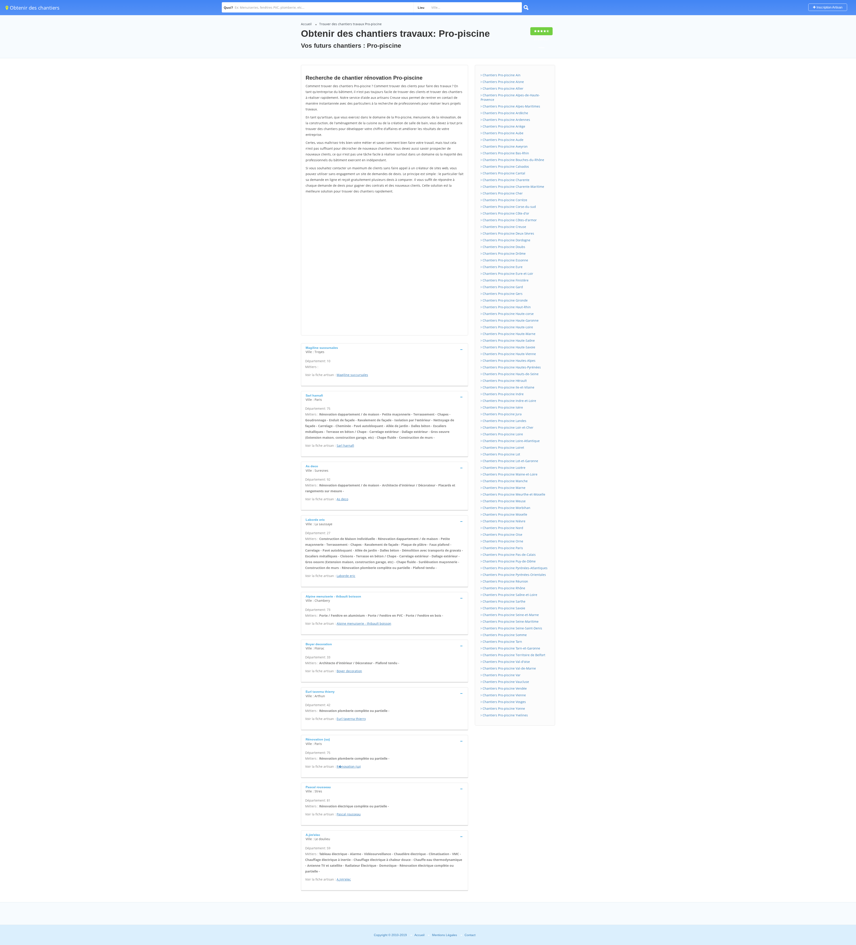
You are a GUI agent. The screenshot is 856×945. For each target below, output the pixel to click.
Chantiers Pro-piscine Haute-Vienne (509, 354)
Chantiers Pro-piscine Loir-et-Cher (507, 427)
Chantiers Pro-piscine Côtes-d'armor (509, 220)
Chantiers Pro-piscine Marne (503, 488)
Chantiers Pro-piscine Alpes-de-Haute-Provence (510, 97)
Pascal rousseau (349, 814)
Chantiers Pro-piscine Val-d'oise (506, 662)
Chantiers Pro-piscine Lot (501, 454)
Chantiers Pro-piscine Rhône (503, 588)
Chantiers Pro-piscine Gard (502, 287)
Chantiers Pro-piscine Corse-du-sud (509, 207)
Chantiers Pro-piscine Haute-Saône (508, 340)
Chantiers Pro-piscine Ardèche (505, 113)
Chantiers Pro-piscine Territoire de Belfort (513, 655)
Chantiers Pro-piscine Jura (502, 414)
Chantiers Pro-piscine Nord (502, 528)
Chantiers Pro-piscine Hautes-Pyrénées (511, 367)
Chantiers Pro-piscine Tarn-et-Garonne (511, 648)
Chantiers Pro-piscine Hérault (504, 380)
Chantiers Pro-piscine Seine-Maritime (510, 621)
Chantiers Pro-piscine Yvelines (505, 715)
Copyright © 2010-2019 (390, 935)
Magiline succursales (352, 375)
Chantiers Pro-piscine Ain (501, 75)
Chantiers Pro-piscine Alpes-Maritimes (511, 106)
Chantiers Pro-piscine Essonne (505, 260)
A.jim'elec (344, 879)
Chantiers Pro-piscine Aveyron (505, 146)
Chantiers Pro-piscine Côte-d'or (505, 213)
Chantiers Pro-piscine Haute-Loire (507, 327)
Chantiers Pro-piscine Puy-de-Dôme (509, 561)
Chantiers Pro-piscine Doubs (503, 247)
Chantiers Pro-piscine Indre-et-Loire (509, 401)
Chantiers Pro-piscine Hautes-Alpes (508, 360)
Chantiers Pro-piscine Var (501, 675)
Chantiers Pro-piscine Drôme (504, 253)
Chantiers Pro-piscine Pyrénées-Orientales (514, 575)
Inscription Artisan (829, 7)
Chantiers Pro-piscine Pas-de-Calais (509, 554)
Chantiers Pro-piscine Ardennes (506, 120)
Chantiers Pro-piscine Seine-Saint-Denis (512, 628)
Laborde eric (346, 576)
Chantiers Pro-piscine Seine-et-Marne (510, 615)
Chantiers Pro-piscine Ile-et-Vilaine (508, 387)
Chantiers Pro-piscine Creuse (504, 227)
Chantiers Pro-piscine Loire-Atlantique (511, 441)
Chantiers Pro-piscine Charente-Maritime (513, 186)
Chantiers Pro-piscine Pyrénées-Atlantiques (514, 568)
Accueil (306, 24)
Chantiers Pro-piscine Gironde (505, 300)
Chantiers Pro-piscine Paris (502, 548)
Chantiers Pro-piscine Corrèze (504, 200)
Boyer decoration (349, 671)
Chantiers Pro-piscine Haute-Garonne (510, 320)
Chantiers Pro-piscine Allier (502, 88)
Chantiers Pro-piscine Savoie (503, 608)
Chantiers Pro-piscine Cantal (503, 173)
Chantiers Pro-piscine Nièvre (503, 521)
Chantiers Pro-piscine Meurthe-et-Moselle (513, 494)
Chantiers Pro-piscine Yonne (503, 708)
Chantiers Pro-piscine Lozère (503, 467)
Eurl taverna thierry (351, 719)
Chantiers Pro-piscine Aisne (503, 82)
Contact (470, 935)
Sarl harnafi (345, 445)
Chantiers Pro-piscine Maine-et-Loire (509, 474)
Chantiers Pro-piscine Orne (502, 541)
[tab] (384, 349)
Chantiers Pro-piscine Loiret (503, 447)
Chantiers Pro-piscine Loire (502, 434)
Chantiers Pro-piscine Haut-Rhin (506, 307)
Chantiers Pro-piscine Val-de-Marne (509, 668)
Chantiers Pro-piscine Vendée (504, 688)
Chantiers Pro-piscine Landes (504, 421)
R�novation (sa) (349, 766)
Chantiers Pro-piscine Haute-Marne (508, 334)
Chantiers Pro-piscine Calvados (505, 166)
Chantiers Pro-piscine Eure (502, 267)
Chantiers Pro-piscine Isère (502, 407)
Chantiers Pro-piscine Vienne (504, 695)
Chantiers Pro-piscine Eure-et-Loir (507, 273)
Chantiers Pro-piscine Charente (505, 180)
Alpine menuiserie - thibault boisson (364, 623)
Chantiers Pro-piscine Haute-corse (508, 314)
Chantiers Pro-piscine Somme (504, 635)
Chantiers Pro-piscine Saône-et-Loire (509, 595)
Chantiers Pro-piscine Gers (502, 294)
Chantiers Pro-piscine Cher (502, 193)
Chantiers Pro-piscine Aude (502, 140)
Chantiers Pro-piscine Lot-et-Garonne (510, 461)
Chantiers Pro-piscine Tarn (502, 641)
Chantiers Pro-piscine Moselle (504, 514)
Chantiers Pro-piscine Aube (502, 133)
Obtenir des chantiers (34, 7)
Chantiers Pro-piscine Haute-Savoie (508, 347)
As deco (342, 499)
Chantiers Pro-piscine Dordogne (506, 240)
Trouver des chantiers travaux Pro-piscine (350, 24)
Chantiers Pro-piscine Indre (503, 394)
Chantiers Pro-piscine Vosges (504, 702)
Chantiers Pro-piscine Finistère (505, 280)
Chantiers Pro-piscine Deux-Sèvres (508, 233)
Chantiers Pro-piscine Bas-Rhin (505, 153)
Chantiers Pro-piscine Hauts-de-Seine (510, 374)
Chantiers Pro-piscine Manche (505, 481)
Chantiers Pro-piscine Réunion (505, 581)
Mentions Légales (444, 935)
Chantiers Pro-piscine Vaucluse (505, 682)
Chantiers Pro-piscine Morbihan (506, 508)
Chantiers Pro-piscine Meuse (504, 501)
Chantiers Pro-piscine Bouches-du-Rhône (513, 160)
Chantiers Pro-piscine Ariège (503, 126)
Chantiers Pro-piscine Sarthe (503, 601)
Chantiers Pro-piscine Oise (502, 534)
